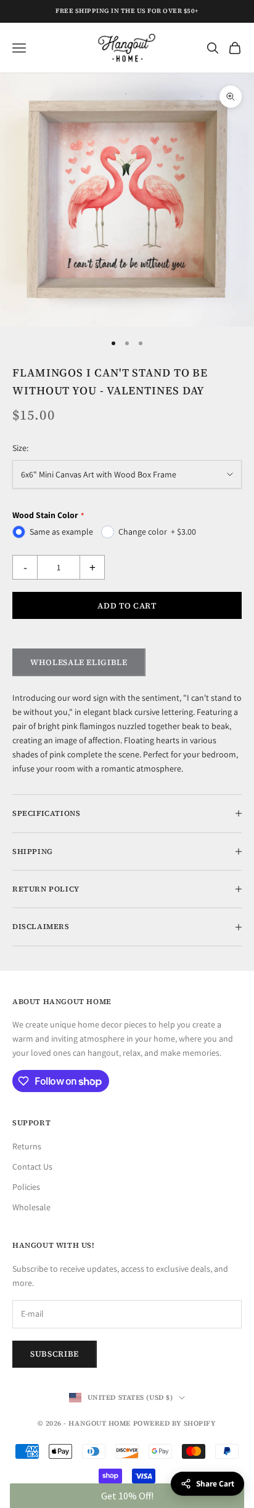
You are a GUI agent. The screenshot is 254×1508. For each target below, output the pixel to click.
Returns (26, 1146)
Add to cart (126, 605)
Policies (26, 1186)
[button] (127, 1495)
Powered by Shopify (174, 1423)
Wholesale (31, 1207)
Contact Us (32, 1166)
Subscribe (54, 1354)
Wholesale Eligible (79, 662)
